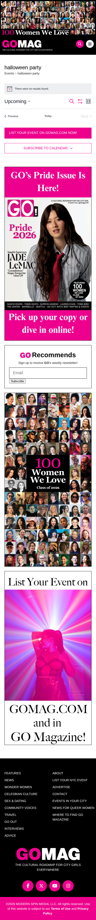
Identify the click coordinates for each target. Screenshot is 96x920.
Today (48, 116)
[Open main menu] (90, 44)
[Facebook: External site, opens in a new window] (27, 885)
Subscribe (17, 381)
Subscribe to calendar (45, 148)
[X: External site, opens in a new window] (41, 885)
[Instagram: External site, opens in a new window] (68, 885)
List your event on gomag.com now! (43, 133)
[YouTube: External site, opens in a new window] (54, 885)
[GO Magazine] (36, 44)
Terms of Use (61, 908)
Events (9, 73)
